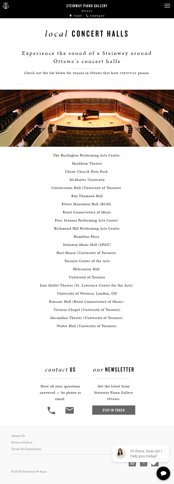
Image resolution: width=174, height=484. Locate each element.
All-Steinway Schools (26, 23)
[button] (52, 413)
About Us (18, 436)
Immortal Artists (22, 14)
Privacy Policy (21, 442)
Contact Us (15, 47)
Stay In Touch (114, 410)
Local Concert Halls (25, 32)
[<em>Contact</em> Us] (69, 413)
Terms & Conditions (26, 449)
